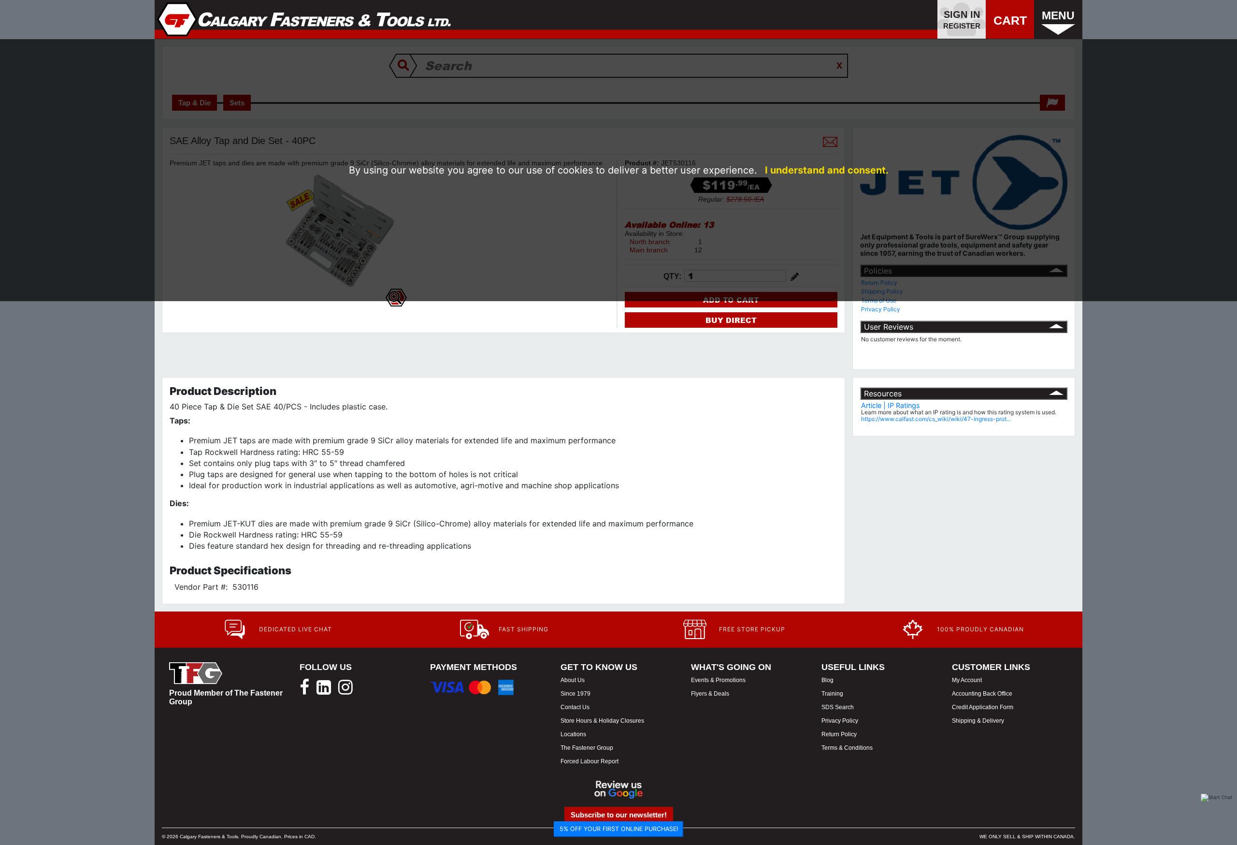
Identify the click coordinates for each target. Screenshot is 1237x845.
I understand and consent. (827, 170)
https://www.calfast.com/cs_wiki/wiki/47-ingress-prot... (936, 418)
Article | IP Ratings (890, 405)
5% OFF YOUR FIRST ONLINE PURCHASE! (619, 828)
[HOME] (304, 19)
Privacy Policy (880, 309)
